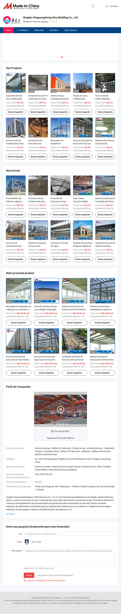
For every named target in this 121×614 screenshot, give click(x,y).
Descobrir (54, 30)
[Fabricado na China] (21, 5)
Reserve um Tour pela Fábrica (60, 438)
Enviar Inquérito (15, 112)
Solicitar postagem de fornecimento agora (45, 580)
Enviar (29, 575)
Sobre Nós (39, 30)
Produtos (24, 30)
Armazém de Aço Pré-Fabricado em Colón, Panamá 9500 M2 (38, 98)
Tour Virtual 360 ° (62, 431)
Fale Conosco (70, 30)
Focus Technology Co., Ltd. (55, 597)
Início (8, 30)
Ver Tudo (10, 514)
